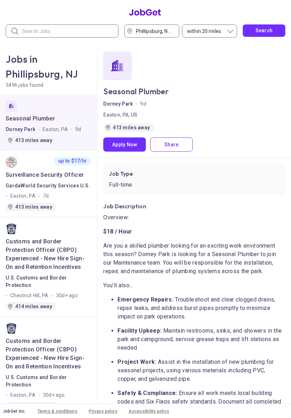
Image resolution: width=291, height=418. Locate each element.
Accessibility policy (148, 411)
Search (264, 30)
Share (171, 144)
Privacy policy (103, 411)
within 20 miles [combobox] (204, 31)
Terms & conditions (57, 411)
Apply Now (124, 144)
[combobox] (154, 31)
